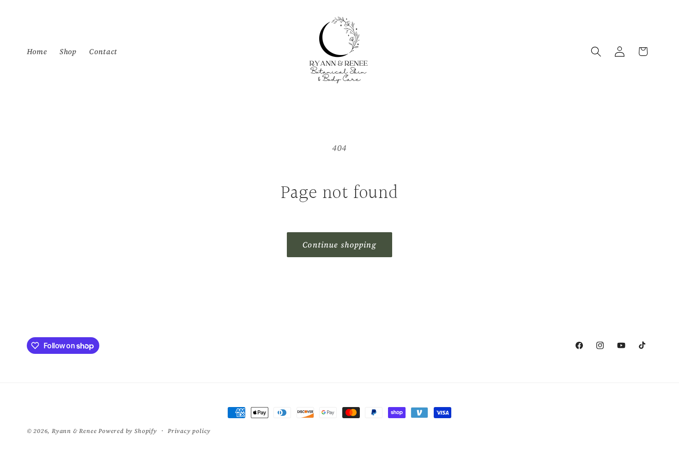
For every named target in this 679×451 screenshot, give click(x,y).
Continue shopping (339, 244)
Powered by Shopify (127, 431)
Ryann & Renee (75, 431)
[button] (596, 51)
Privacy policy (189, 431)
